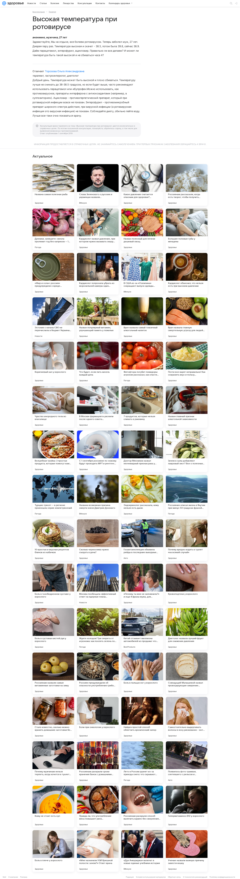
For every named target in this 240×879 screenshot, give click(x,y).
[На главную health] (15, 3)
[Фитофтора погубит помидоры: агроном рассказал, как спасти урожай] (142, 362)
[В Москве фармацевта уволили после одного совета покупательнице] (98, 407)
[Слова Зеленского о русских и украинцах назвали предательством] (98, 185)
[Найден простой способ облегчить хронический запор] (142, 718)
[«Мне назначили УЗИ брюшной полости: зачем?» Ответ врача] (98, 851)
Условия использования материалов (151, 877)
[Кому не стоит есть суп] (53, 806)
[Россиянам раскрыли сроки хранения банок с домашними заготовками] (98, 762)
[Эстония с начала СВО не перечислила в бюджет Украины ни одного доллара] (53, 318)
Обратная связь (174, 877)
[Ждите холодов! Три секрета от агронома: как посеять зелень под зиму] (98, 629)
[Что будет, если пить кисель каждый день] (98, 362)
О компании (13, 877)
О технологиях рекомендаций (195, 877)
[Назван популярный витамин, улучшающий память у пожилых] (98, 318)
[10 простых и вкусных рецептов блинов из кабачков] (53, 540)
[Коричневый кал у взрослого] (53, 362)
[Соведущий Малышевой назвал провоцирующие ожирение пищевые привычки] (187, 673)
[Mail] (4, 3)
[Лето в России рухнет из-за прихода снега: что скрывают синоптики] (142, 762)
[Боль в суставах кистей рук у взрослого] (53, 629)
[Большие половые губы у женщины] (187, 229)
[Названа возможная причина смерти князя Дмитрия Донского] (98, 496)
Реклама (23, 877)
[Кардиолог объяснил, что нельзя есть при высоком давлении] (187, 274)
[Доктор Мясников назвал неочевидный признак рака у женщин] (142, 451)
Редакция (130, 877)
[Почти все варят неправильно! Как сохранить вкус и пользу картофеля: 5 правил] (187, 362)
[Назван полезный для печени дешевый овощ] (142, 229)
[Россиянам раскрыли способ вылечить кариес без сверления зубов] (142, 806)
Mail (4, 877)
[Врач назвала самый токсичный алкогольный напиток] (142, 318)
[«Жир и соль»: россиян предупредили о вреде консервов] (53, 274)
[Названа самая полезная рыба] (53, 185)
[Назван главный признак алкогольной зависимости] (187, 407)
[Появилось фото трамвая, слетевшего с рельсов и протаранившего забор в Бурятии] (187, 762)
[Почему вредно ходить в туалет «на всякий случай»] (187, 540)
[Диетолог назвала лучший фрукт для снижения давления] (187, 629)
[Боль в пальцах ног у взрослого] (142, 673)
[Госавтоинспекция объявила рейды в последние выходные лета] (142, 540)
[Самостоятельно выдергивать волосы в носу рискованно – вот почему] (187, 718)
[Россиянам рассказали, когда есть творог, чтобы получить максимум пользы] (187, 185)
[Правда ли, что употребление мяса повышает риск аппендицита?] (98, 806)
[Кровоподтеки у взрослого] (187, 584)
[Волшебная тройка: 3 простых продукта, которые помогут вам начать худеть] (53, 451)
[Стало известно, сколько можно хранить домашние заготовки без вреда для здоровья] (53, 718)
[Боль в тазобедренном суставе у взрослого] (53, 584)
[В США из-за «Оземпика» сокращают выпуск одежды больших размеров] (142, 274)
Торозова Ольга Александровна (64, 71)
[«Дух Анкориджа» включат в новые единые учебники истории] (142, 851)
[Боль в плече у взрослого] (53, 851)
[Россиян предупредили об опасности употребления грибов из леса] (98, 673)
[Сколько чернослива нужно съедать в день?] (98, 540)
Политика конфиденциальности (222, 877)
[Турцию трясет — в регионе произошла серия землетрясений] (53, 496)
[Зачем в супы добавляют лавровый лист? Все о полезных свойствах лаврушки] (187, 451)
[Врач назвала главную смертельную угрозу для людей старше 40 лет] (187, 318)
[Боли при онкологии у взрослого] (98, 718)
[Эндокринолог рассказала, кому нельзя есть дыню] (142, 496)
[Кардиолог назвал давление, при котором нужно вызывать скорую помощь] (98, 229)
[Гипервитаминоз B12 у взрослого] (187, 806)
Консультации (38, 12)
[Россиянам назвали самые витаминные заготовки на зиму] (53, 673)
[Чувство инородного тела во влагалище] (53, 407)
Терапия (52, 12)
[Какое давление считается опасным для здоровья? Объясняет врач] (142, 185)
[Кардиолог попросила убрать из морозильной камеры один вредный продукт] (98, 274)
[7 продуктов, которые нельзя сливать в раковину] (142, 407)
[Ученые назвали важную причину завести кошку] (187, 851)
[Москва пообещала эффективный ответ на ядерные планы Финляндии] (98, 584)
